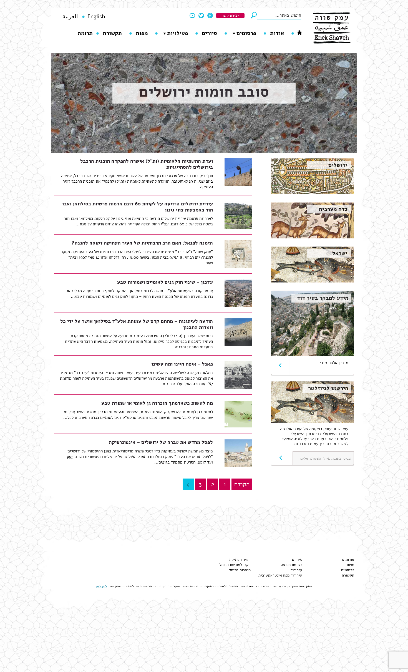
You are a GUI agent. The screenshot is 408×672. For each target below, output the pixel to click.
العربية (70, 16)
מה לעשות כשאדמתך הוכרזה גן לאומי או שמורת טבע (157, 403)
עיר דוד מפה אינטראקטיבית (280, 575)
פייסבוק (210, 15)
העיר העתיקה (240, 559)
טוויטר (201, 15)
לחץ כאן (101, 586)
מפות (142, 33)
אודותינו (348, 559)
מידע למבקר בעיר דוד (322, 298)
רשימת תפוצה (291, 564)
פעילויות (177, 33)
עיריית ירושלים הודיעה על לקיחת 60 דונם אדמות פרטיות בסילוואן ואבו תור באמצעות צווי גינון (137, 206)
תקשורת (112, 33)
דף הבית (299, 32)
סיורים (209, 33)
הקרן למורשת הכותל (235, 564)
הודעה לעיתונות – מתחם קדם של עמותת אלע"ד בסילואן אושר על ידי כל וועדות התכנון (136, 324)
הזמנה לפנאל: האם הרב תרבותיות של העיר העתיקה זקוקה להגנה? (142, 243)
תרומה (85, 33)
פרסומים (246, 33)
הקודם (242, 484)
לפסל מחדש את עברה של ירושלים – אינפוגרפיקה (161, 442)
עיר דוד (296, 570)
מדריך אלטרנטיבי (333, 363)
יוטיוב (192, 15)
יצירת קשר (230, 15)
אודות (277, 33)
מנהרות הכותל (240, 570)
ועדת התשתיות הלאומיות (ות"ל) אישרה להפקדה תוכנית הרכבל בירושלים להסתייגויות (146, 164)
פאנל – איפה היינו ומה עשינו (182, 364)
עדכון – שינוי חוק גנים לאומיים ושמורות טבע (165, 282)
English (96, 16)
